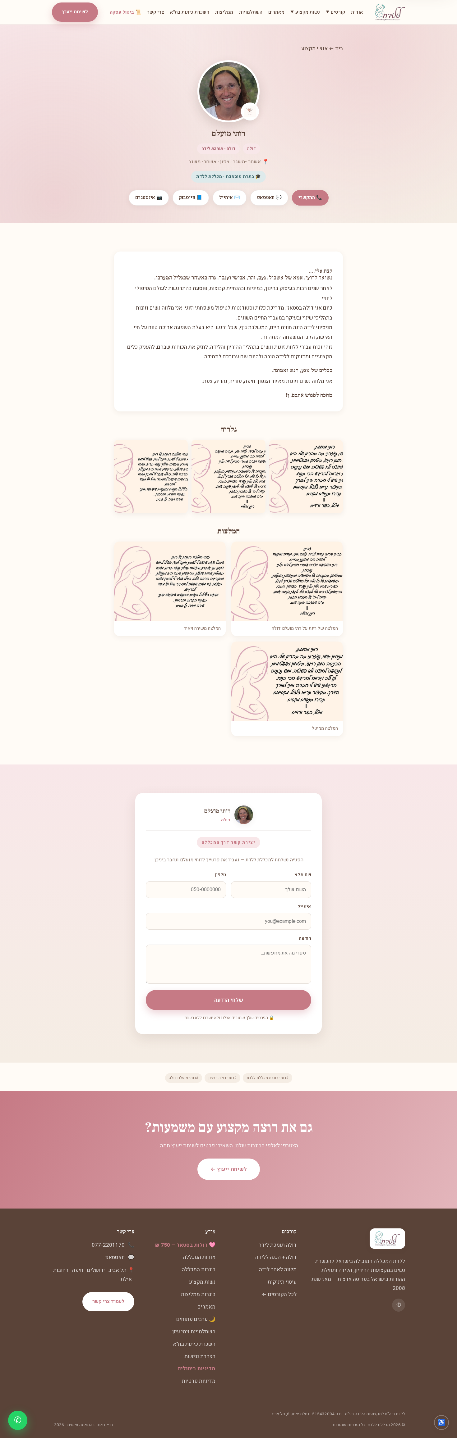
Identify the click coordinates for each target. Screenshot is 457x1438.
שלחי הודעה (228, 1000)
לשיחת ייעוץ (75, 12)
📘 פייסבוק (190, 197)
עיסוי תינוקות (282, 1282)
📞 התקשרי (310, 197)
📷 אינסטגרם (148, 197)
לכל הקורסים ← (279, 1294)
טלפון (220, 875)
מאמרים (276, 12)
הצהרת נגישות (199, 1356)
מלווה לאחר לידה (278, 1269)
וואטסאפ (115, 1257)
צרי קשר (155, 12)
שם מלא (302, 875)
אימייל (304, 907)
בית (339, 48)
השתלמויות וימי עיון (193, 1332)
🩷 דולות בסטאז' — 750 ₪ (185, 1245)
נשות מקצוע (202, 1282)
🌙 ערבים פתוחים (195, 1319)
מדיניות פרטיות (198, 1381)
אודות (357, 12)
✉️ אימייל (229, 197)
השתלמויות (250, 12)
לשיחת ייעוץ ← (228, 1169)
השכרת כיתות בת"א (189, 12)
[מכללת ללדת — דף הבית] (390, 12)
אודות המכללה (199, 1257)
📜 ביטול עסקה (125, 12)
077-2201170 (108, 1245)
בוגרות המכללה (198, 1269)
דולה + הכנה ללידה (276, 1257)
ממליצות (224, 12)
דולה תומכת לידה (277, 1245)
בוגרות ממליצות (198, 1294)
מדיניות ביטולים (196, 1368)
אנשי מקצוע (314, 48)
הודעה (305, 938)
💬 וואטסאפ (269, 197)
